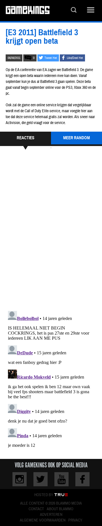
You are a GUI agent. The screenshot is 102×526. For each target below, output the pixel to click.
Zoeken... (73, 10)
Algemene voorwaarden (42, 520)
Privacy (75, 520)
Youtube (61, 479)
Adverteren (51, 514)
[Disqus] (51, 229)
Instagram (19, 479)
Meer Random (76, 137)
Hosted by (43, 495)
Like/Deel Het (75, 58)
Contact (36, 509)
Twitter (40, 479)
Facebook (82, 479)
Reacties (25, 137)
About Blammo (60, 509)
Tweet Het (50, 58)
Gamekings (28, 10)
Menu (90, 10)
